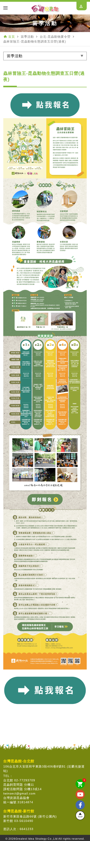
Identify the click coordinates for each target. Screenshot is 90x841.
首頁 (11, 36)
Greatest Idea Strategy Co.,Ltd (37, 838)
